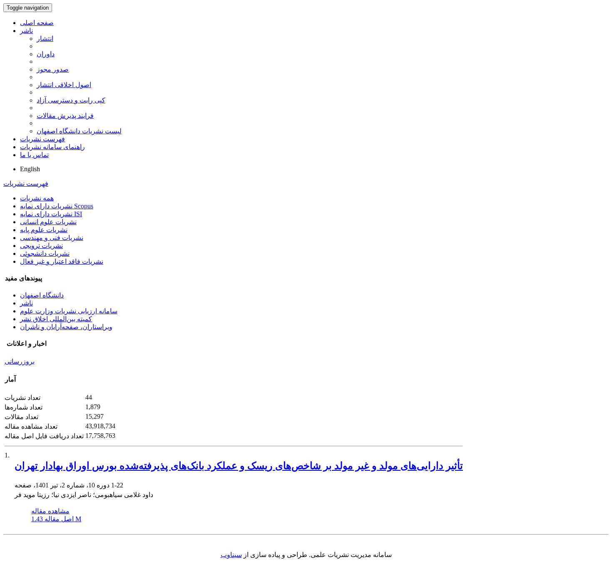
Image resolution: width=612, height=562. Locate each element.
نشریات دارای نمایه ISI (51, 213)
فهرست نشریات (42, 138)
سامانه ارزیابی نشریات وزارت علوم (68, 311)
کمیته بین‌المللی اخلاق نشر (56, 318)
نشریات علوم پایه (43, 229)
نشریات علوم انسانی (48, 221)
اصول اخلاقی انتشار (64, 84)
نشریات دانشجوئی (45, 253)
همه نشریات (37, 198)
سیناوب (231, 554)
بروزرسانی (20, 361)
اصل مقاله (56, 518)
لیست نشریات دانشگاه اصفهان (79, 131)
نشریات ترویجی (41, 245)
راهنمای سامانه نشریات (52, 146)
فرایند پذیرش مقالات (65, 115)
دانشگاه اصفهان (42, 295)
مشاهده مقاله (50, 511)
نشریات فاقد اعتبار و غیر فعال (61, 261)
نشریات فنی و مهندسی (51, 237)
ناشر (26, 30)
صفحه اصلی (37, 22)
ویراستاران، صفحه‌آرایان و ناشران (66, 326)
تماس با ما (34, 154)
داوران (46, 53)
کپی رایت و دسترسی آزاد (71, 100)
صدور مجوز (53, 69)
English (30, 168)
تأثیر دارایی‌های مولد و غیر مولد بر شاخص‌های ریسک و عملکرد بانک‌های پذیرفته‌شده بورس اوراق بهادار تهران (239, 465)
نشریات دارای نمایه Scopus (56, 206)
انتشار (45, 38)
